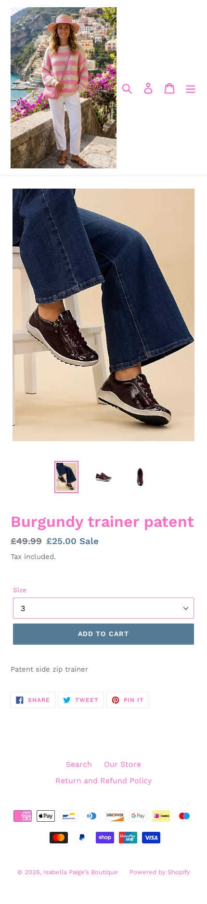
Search (79, 764)
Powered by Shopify (159, 872)
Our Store (122, 764)
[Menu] (190, 88)
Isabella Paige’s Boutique (81, 872)
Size (19, 590)
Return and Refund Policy (103, 780)
